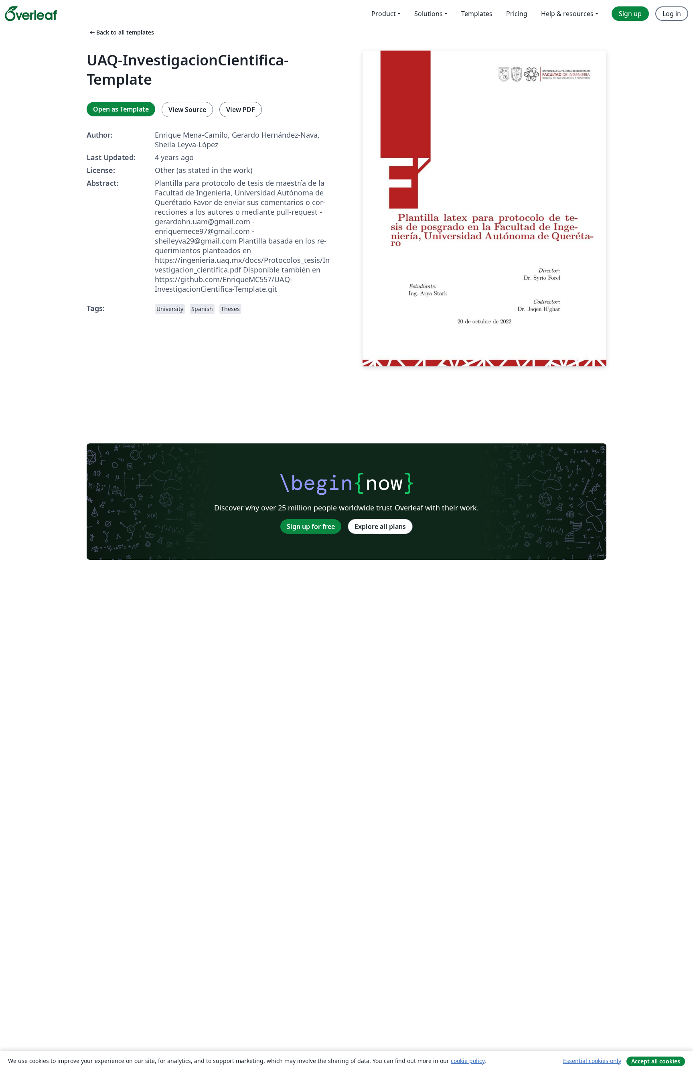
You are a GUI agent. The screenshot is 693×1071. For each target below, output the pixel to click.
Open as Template (121, 109)
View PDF (240, 109)
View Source (187, 109)
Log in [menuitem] (672, 13)
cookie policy (467, 1061)
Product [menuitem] (383, 13)
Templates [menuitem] (476, 13)
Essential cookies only (592, 1061)
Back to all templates (121, 32)
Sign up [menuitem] (630, 13)
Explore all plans (380, 526)
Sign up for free (311, 526)
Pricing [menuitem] (516, 13)
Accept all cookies (655, 1061)
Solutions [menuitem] (428, 13)
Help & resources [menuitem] (567, 13)
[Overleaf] (31, 13)
